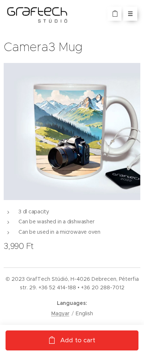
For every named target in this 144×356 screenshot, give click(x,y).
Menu (130, 14)
